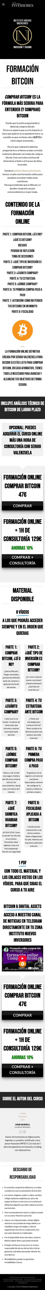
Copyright (23, 1283)
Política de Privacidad (13, 1279)
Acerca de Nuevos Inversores (22, 1277)
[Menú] (3, 4)
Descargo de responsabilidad (28, 1281)
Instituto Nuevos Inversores (27, 170)
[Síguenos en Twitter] (20, 1132)
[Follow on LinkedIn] (24, 1132)
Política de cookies (33, 1279)
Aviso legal (9, 1281)
